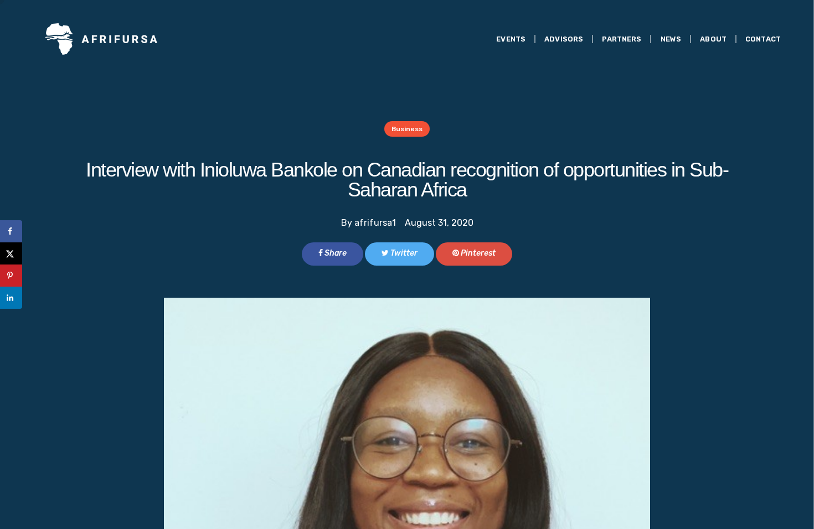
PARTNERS (621, 39)
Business (407, 129)
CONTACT (763, 39)
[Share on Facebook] (11, 231)
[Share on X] (11, 253)
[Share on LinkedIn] (11, 298)
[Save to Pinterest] (11, 275)
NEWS (671, 39)
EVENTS (511, 39)
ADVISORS (563, 39)
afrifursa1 (375, 222)
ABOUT (713, 39)
